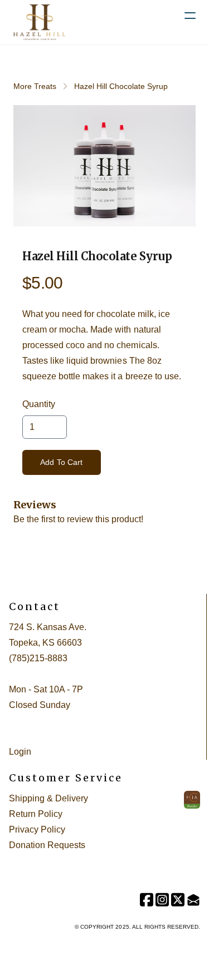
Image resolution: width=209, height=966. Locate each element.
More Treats (34, 86)
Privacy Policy (37, 829)
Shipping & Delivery (48, 798)
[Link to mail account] (193, 899)
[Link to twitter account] (177, 899)
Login (20, 751)
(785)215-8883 (38, 658)
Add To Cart (61, 462)
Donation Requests (47, 845)
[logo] (39, 22)
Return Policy (35, 814)
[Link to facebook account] (146, 899)
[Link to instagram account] (162, 899)
